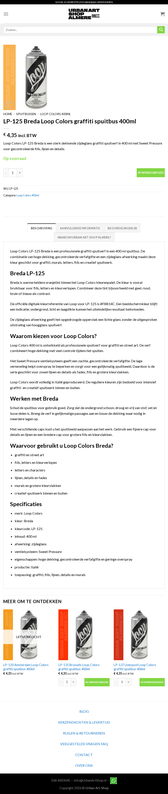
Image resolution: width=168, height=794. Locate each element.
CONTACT (84, 755)
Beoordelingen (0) (122, 228)
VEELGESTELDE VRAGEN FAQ (84, 744)
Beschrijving (41, 228)
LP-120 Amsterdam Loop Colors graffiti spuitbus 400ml (26, 667)
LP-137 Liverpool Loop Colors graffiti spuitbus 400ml (135, 667)
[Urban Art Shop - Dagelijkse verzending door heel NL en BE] (84, 14)
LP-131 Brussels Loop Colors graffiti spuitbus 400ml (79, 667)
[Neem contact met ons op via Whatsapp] (113, 780)
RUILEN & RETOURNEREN (84, 733)
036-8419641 (60, 780)
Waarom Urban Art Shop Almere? (84, 237)
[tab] (41, 228)
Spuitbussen (26, 114)
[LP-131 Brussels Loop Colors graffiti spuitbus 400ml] (83, 634)
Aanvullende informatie (80, 228)
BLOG (84, 711)
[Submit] (161, 30)
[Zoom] (9, 104)
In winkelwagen (151, 172)
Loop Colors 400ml (55, 114)
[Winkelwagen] (162, 14)
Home (7, 114)
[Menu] (6, 14)
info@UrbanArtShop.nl (90, 780)
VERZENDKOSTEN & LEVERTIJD (84, 722)
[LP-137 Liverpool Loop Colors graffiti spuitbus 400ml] (139, 634)
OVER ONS (84, 765)
